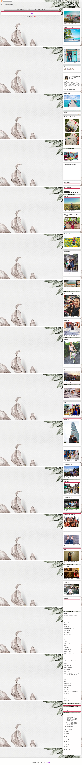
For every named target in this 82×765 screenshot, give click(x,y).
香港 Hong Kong (67, 696)
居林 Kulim (66, 639)
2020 (67, 738)
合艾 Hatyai (66, 626)
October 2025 (70, 727)
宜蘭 (65, 636)
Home (31, 13)
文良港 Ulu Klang (67, 651)
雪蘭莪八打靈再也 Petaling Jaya (70, 691)
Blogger (48, 762)
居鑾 (65, 641)
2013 (67, 749)
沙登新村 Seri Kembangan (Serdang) (71, 660)
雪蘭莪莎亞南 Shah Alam (69, 693)
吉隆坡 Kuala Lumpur (68, 628)
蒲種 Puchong (67, 685)
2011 (67, 752)
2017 (67, 743)
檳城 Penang (66, 658)
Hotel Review (67, 618)
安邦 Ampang (67, 634)
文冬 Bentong (67, 649)
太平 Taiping (66, 632)
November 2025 (70, 726)
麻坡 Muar (66, 700)
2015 (67, 746)
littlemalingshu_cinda (75, 76)
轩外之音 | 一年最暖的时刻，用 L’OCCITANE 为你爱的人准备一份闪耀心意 (71, 723)
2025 (67, 715)
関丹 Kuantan (67, 689)
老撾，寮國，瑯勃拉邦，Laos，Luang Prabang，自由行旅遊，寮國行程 (71, 674)
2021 (67, 736)
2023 (67, 733)
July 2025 (69, 729)
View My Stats (67, 710)
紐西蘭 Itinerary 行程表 (68, 667)
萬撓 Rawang (66, 681)
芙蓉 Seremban (67, 679)
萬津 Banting (66, 683)
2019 (67, 739)
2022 (67, 734)
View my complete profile (70, 89)
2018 (67, 741)
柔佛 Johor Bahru (67, 656)
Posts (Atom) (34, 16)
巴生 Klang (66, 643)
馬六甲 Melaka (67, 698)
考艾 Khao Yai (67, 676)
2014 (67, 747)
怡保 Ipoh (66, 647)
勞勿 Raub (66, 622)
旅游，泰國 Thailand (68, 653)
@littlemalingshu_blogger (70, 112)
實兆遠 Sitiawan (67, 637)
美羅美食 (66, 671)
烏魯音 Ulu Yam (67, 663)
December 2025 (70, 717)
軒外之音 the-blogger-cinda (7, 4)
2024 (67, 731)
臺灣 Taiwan (66, 677)
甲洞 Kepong (66, 665)
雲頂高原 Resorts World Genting (71, 695)
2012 (67, 751)
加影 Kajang (66, 620)
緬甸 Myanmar (67, 669)
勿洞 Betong (66, 624)
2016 (67, 744)
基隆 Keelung (67, 630)
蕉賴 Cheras (66, 687)
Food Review (67, 617)
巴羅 (65, 645)
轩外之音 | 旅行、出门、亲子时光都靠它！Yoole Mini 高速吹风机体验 (71, 719)
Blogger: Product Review (69, 615)
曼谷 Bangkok (67, 655)
